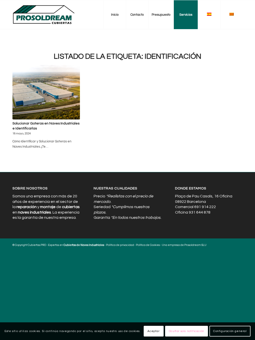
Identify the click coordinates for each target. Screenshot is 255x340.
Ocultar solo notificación (186, 331)
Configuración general (230, 331)
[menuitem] (114, 14)
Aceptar (153, 331)
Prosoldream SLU (195, 245)
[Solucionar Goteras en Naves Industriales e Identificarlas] (46, 92)
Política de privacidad (120, 245)
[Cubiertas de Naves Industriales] (43, 14)
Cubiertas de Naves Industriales (84, 245)
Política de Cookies (148, 245)
